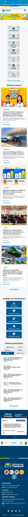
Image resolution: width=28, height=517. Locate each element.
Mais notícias (14, 289)
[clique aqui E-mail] (8, 511)
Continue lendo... (7, 124)
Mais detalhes (14, 405)
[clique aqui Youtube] (16, 511)
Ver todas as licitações (19, 415)
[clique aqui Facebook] (12, 511)
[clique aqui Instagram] (19, 511)
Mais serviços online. (14, 80)
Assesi (8, 515)
